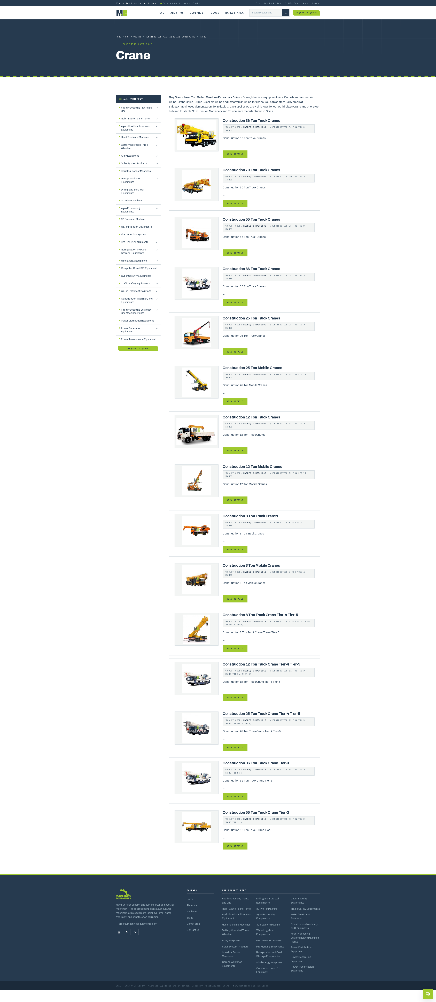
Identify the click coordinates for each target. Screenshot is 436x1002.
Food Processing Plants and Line (235, 900)
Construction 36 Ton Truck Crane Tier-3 (256, 763)
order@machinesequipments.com (137, 3)
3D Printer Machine (266, 908)
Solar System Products (235, 946)
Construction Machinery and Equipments (170, 36)
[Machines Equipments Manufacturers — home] (123, 895)
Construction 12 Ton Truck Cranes (251, 417)
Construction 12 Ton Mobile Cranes (252, 467)
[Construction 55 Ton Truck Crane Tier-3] (197, 826)
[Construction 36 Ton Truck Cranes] (197, 134)
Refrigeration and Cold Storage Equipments (269, 954)
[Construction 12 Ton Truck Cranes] (197, 431)
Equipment (197, 12)
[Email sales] (119, 932)
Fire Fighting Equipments (270, 946)
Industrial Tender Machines (231, 954)
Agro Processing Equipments (265, 916)
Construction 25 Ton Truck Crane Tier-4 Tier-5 (261, 714)
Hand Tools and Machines (236, 924)
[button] (157, 108)
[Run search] (285, 13)
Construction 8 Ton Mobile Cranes (251, 565)
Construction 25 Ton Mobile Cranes (252, 368)
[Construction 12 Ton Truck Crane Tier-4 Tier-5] (197, 678)
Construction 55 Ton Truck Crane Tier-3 (256, 812)
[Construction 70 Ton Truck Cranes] (197, 184)
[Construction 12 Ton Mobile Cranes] (197, 480)
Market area (234, 12)
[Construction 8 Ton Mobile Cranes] (197, 579)
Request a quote (306, 12)
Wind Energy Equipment (269, 962)
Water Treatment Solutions (300, 916)
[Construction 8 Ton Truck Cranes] (197, 530)
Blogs (215, 12)
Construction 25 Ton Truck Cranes (251, 318)
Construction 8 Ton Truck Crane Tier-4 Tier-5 (260, 615)
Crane (202, 36)
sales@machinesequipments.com (191, 106)
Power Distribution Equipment (301, 949)
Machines (192, 911)
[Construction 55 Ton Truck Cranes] (197, 233)
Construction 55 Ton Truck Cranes (251, 219)
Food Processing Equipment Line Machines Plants (305, 937)
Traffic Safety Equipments (305, 908)
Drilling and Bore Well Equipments (267, 900)
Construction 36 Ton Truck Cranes (251, 121)
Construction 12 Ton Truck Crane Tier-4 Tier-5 (261, 664)
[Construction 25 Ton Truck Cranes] (197, 332)
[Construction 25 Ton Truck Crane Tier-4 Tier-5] (197, 727)
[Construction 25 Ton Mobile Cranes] (197, 381)
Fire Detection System (269, 940)
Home (161, 12)
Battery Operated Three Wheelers (235, 932)
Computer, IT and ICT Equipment (268, 970)
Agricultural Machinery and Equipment (236, 916)
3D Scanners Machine (268, 924)
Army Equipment (231, 940)
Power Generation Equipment (301, 959)
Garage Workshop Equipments (232, 964)
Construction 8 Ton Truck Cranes (250, 516)
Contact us (193, 930)
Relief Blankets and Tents (236, 908)
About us (177, 12)
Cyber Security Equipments (299, 900)
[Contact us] (127, 932)
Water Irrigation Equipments (265, 932)
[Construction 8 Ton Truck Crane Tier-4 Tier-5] (197, 629)
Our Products (133, 36)
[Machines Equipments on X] (135, 932)
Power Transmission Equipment (302, 968)
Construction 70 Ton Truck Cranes (251, 170)
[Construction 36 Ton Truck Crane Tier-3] (197, 777)
